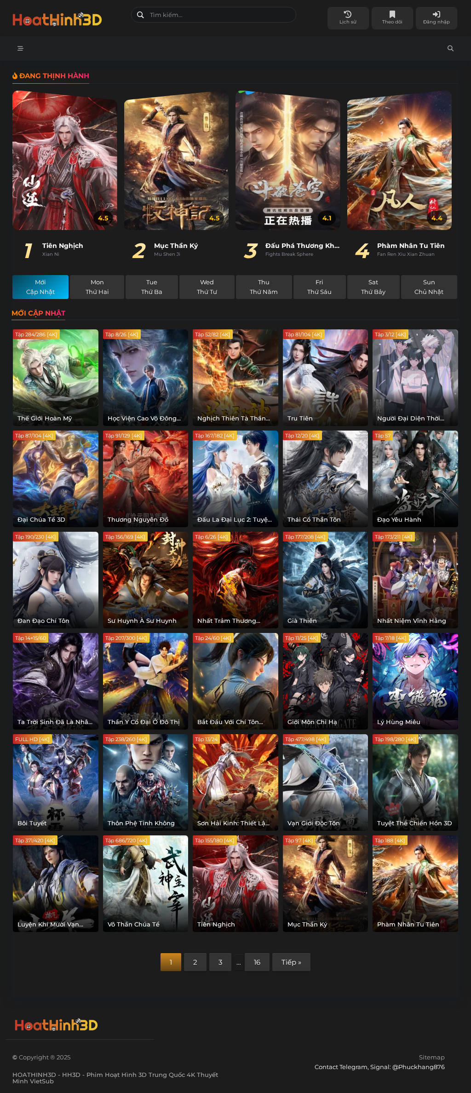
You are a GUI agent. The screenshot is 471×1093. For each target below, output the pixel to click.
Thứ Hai (97, 286)
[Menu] (20, 48)
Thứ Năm (264, 286)
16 (257, 962)
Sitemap (432, 1057)
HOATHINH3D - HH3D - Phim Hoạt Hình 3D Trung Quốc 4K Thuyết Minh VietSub (68, 17)
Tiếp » (291, 962)
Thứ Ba (151, 286)
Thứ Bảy (373, 286)
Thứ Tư (207, 286)
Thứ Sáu (319, 286)
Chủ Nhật (428, 286)
